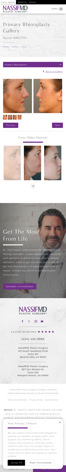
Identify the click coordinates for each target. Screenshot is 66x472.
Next (57, 125)
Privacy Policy (36, 400)
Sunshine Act (51, 400)
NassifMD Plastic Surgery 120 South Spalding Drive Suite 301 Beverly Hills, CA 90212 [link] (33, 352)
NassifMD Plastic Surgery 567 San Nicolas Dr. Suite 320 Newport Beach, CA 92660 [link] (33, 371)
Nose (24, 47)
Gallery (15, 47)
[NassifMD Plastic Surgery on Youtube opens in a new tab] (42, 321)
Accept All (16, 462)
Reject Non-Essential (40, 462)
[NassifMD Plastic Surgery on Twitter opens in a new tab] (28, 321)
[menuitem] (22, 321)
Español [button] (32, 2)
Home (6, 47)
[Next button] (33, 186)
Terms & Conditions (17, 400)
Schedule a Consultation (19, 286)
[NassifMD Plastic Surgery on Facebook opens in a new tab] (22, 321)
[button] (61, 9)
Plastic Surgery (8, 2)
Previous (10, 125)
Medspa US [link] (22, 2)
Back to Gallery (54, 71)
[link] (33, 331)
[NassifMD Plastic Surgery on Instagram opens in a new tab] (35, 321)
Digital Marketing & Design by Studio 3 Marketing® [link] (33, 393)
